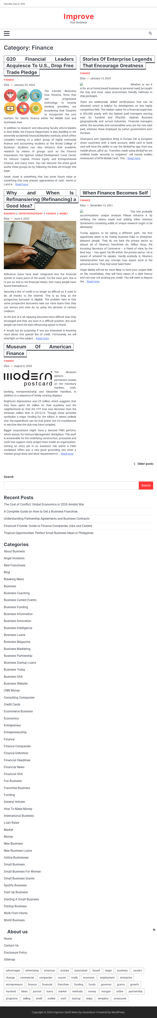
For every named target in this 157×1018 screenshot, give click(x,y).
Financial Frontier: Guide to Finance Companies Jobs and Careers (48, 526)
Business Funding (16, 607)
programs (12, 998)
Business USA (13, 676)
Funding (9, 795)
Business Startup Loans (20, 662)
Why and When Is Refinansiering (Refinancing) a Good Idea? (41, 199)
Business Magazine (17, 642)
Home (8, 938)
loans (50, 991)
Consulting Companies (19, 697)
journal (37, 991)
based (96, 970)
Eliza (6, 84)
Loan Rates (11, 822)
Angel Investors (14, 558)
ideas (24, 991)
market (62, 991)
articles (64, 970)
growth (134, 984)
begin (108, 970)
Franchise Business (17, 788)
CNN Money (12, 690)
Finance (9, 80)
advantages (13, 970)
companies (45, 977)
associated (80, 970)
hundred (11, 991)
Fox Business (13, 781)
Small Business (14, 864)
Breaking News (14, 579)
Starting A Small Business (21, 899)
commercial (27, 977)
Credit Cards (12, 704)
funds (92, 984)
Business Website (16, 683)
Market (8, 830)
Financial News (14, 767)
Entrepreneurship (31, 214)
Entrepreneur (12, 725)
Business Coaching (17, 593)
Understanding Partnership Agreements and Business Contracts (46, 518)
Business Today (14, 669)
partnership (135, 991)
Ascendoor (88, 1012)
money (92, 991)
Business (9, 214)
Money (64, 214)
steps (89, 998)
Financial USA (13, 774)
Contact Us (11, 945)
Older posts (145, 464)
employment (107, 977)
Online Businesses (16, 857)
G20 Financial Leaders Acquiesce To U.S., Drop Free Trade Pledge (40, 65)
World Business (14, 920)
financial (47, 984)
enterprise (126, 977)
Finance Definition (16, 753)
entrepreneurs (14, 984)
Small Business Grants (19, 878)
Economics (11, 718)
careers (137, 970)
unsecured (120, 998)
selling (26, 998)
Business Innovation (17, 621)
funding (78, 984)
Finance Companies (17, 746)
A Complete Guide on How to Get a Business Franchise (40, 511)
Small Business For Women (22, 871)
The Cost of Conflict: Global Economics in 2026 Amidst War (44, 504)
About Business (14, 551)
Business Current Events (20, 600)
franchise (63, 984)
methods (77, 991)
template (103, 998)
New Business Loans (18, 850)
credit (74, 977)
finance (32, 984)
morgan (106, 991)
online (119, 991)
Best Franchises (14, 565)
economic (89, 977)
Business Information (18, 614)
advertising (32, 970)
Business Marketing (17, 649)
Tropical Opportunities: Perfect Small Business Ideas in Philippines (48, 533)
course (62, 977)
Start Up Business (16, 892)
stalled (51, 998)
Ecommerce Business (18, 711)
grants (121, 984)
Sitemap (9, 959)
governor (106, 984)
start (63, 998)
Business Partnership (18, 656)
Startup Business (15, 906)
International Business (19, 816)
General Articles (14, 802)
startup (76, 998)
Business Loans (14, 635)
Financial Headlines (17, 760)
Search (9, 477)
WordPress (117, 1012)
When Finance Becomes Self (115, 193)
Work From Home (15, 913)
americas (49, 970)
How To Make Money (18, 809)
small (39, 998)
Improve (78, 16)
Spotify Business (15, 885)
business (122, 970)
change (10, 977)
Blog (7, 572)
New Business (13, 843)
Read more (21, 184)
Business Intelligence (18, 628)
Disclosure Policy (15, 952)
